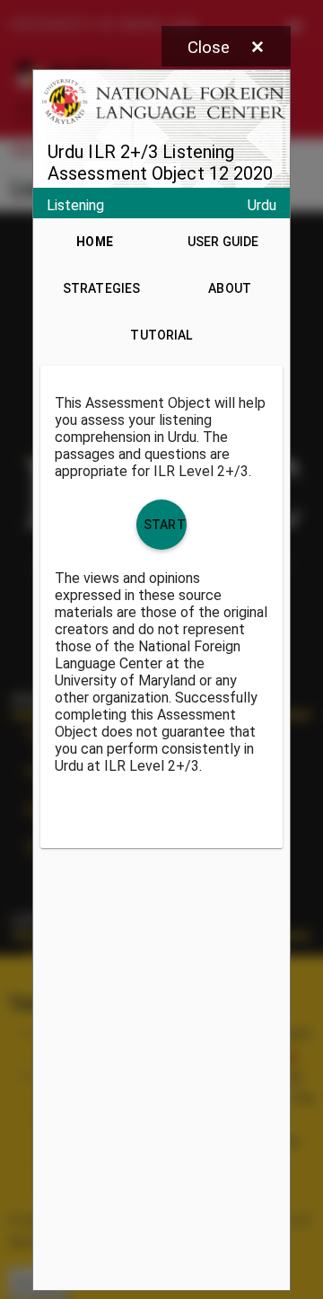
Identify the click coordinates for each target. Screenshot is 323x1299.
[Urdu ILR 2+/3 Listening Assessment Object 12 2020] (161, 680)
